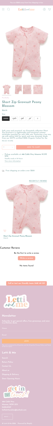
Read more (7, 141)
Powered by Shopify (25, 423)
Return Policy (7, 362)
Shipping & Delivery (10, 374)
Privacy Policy (39, 345)
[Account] (44, 9)
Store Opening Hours (11, 379)
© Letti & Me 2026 (9, 423)
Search (5, 358)
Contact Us (6, 366)
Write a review (26, 258)
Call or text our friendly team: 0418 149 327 (26, 283)
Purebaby (5, 98)
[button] (8, 9)
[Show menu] (3, 9)
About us (5, 370)
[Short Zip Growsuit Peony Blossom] (26, 209)
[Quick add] (5, 231)
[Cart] (49, 9)
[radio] (6, 118)
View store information (13, 161)
